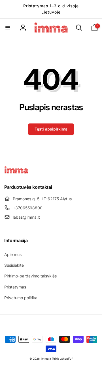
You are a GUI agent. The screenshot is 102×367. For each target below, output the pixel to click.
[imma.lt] (16, 172)
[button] (7, 27)
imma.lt (46, 358)
